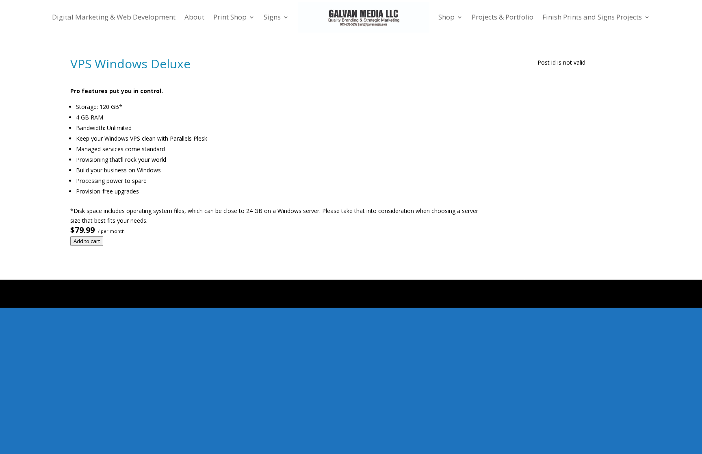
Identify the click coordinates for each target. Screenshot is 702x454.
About (194, 17)
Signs (272, 17)
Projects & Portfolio (502, 17)
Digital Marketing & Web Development (114, 17)
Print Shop (230, 17)
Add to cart (87, 241)
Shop (446, 17)
